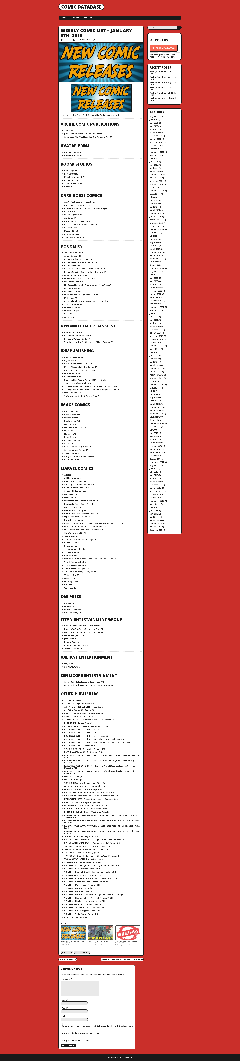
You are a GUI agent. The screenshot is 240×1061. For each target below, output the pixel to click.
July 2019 (153, 391)
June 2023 (154, 239)
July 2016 (153, 507)
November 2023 (156, 223)
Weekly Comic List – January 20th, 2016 (73, 941)
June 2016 (154, 510)
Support (75, 18)
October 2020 (155, 342)
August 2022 (155, 271)
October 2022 (155, 265)
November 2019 (156, 378)
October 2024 (155, 187)
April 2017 (154, 478)
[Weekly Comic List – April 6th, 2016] (100, 932)
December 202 (156, 530)
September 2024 (157, 190)
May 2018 (154, 436)
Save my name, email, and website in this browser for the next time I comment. (97, 1026)
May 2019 (154, 397)
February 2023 (156, 252)
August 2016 (155, 504)
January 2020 (155, 371)
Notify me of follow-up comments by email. (81, 1033)
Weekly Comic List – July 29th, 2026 (163, 94)
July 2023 (153, 236)
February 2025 (156, 174)
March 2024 (155, 210)
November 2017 (156, 455)
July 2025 (153, 158)
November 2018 (156, 417)
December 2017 (156, 452)
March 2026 (155, 132)
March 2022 (155, 287)
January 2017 (155, 488)
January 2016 (67, 952)
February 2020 (156, 368)
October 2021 (155, 303)
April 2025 (154, 168)
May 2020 (154, 358)
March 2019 (155, 404)
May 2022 (154, 281)
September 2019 (157, 384)
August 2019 (155, 388)
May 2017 (154, 475)
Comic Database (81, 7)
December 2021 (156, 297)
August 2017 (155, 465)
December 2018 (156, 413)
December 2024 (156, 181)
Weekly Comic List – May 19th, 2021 (126, 941)
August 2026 (155, 116)
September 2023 (157, 229)
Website (65, 1016)
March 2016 (155, 520)
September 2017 (157, 462)
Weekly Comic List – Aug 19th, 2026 (163, 78)
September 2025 (157, 152)
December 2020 (156, 336)
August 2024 (155, 194)
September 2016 (157, 501)
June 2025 (154, 161)
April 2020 (154, 362)
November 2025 (156, 145)
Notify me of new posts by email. (76, 1040)
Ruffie (131, 1058)
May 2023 (154, 242)
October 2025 (155, 148)
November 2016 (156, 494)
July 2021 (153, 313)
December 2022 (156, 258)
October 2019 (155, 381)
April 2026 (154, 129)
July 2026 (153, 119)
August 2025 (155, 155)
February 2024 (156, 213)
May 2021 (154, 320)
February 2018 (156, 446)
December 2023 (156, 219)
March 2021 (155, 326)
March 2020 (155, 365)
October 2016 (155, 497)
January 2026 (155, 139)
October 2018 (155, 420)
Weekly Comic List (95, 40)
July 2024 (153, 197)
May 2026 (154, 126)
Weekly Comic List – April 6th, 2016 (98, 941)
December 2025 (156, 142)
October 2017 (155, 459)
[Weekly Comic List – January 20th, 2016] (73, 932)
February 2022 (156, 291)
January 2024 (155, 216)
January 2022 (155, 294)
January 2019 (155, 410)
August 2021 (155, 310)
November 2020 (156, 339)
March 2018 (155, 442)
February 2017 (156, 484)
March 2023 (155, 249)
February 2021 (156, 329)
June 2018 (154, 433)
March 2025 (155, 171)
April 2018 (154, 439)
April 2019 (154, 400)
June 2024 (154, 200)
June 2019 (154, 394)
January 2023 (155, 255)
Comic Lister (66, 40)
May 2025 (154, 165)
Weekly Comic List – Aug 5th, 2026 (162, 88)
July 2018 (153, 430)
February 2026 (156, 135)
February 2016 (156, 523)
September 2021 (157, 307)
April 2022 (154, 284)
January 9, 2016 (79, 40)
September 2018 (157, 423)
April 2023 (154, 245)
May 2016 (154, 514)
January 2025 (155, 177)
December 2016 (156, 491)
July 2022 (153, 274)
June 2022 (154, 278)
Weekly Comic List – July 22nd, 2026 (163, 99)
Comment (67, 979)
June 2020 (154, 355)
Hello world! (68, 959)
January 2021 (155, 333)
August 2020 (155, 349)
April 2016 (154, 517)
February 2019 (156, 407)
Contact (88, 18)
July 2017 (153, 468)
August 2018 (155, 426)
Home (64, 18)
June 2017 (154, 472)
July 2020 (153, 352)
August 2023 (155, 232)
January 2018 (155, 449)
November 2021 (156, 300)
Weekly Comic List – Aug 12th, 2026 (163, 83)
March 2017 (155, 481)
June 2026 (154, 123)
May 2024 (154, 203)
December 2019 (156, 375)
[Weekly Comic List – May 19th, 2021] (128, 932)
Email (65, 1008)
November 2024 (156, 184)
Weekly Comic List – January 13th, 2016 (121, 959)
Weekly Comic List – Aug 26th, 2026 (163, 72)
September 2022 (157, 268)
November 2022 (156, 261)
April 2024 (154, 207)
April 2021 (154, 323)
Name (65, 1000)
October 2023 (155, 226)
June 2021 (154, 316)
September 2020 (157, 345)
